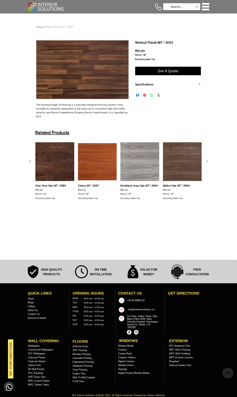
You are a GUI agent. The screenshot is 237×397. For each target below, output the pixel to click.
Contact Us (34, 314)
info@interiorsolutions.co (141, 309)
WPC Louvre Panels (39, 380)
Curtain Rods (125, 353)
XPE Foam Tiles (37, 377)
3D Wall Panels (36, 369)
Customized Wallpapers (40, 349)
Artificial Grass (81, 346)
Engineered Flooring (83, 362)
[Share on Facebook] (137, 95)
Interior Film (34, 365)
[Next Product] (207, 161)
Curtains (122, 349)
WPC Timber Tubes (38, 384)
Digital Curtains (126, 361)
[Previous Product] (30, 161)
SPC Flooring (80, 350)
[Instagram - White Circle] (136, 332)
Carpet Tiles (79, 373)
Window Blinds (126, 345)
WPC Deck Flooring (179, 349)
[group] (118, 171)
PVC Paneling (35, 373)
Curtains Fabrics (127, 357)
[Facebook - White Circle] (129, 332)
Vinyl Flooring (80, 369)
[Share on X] (158, 95)
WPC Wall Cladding (179, 353)
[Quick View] (54, 161)
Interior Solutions (86, 395)
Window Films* (126, 365)
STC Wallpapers (36, 353)
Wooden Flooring (82, 354)
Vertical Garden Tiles (180, 365)
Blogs (31, 302)
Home (39, 27)
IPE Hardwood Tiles (179, 345)
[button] (205, 6)
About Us (33, 310)
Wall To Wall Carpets (84, 377)
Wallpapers (34, 345)
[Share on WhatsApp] (151, 95)
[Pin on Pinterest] (144, 95)
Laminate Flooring (82, 358)
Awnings (122, 369)
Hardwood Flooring (82, 365)
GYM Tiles (78, 381)
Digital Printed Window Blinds (134, 373)
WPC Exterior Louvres (181, 357)
